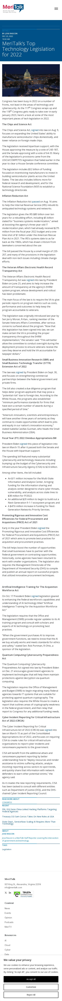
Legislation (6, 849)
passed (36, 201)
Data (7, 954)
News (7, 908)
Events (8, 913)
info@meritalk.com (13, 887)
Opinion (8, 917)
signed (34, 130)
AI (5, 940)
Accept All (31, 979)
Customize (31, 987)
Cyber (8, 950)
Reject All (31, 994)
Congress (7, 802)
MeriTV (8, 927)
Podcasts (9, 922)
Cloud (7, 945)
